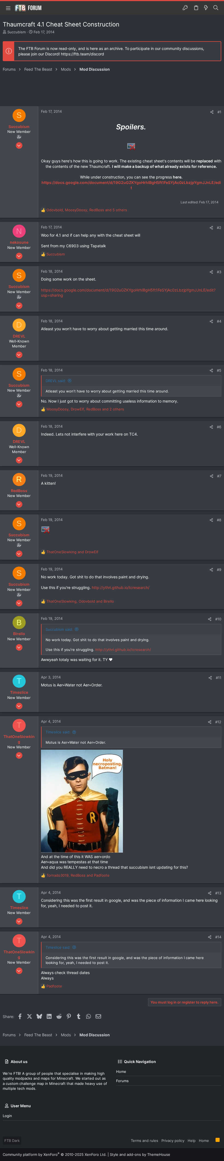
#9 (219, 569)
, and (80, 601)
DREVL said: (56, 381)
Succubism (16, 32)
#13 (218, 893)
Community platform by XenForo (55, 1154)
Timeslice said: (58, 732)
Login (7, 1116)
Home (121, 1071)
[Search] (216, 8)
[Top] (212, 1140)
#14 (218, 937)
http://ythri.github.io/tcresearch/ (120, 587)
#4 (219, 321)
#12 (218, 722)
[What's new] (206, 8)
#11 (218, 677)
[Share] (212, 112)
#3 (219, 272)
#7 (219, 476)
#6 (219, 427)
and (72, 552)
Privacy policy (172, 1140)
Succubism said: (59, 629)
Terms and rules (144, 1140)
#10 (218, 619)
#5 (219, 370)
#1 (219, 112)
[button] (8, 8)
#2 (219, 227)
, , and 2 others (85, 409)
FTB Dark (12, 1140)
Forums (122, 1081)
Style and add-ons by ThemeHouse (140, 1154)
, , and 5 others (86, 210)
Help (192, 1140)
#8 (219, 520)
